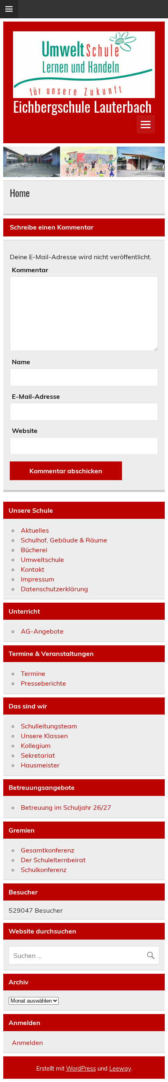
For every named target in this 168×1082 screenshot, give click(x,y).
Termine (33, 673)
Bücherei (34, 550)
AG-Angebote (42, 631)
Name (21, 361)
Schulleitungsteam (49, 726)
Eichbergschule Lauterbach (82, 106)
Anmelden (27, 1042)
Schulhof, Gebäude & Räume (64, 540)
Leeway (120, 1068)
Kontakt (32, 569)
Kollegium (36, 745)
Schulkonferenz (43, 870)
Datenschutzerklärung (54, 589)
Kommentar (30, 270)
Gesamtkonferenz (47, 850)
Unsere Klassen (44, 736)
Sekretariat (38, 755)
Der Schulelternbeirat (53, 860)
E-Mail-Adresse (36, 396)
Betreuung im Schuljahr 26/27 (66, 807)
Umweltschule (42, 559)
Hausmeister (40, 765)
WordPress (81, 1068)
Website (25, 430)
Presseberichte (43, 683)
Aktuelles (35, 530)
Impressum (37, 579)
